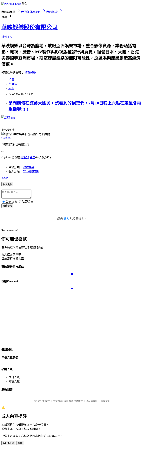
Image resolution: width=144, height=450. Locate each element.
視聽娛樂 (30, 72)
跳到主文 (7, 36)
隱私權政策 (91, 401)
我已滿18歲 (8, 443)
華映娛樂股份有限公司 (29, 27)
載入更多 (7, 184)
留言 (32, 157)
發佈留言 (7, 205)
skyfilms (6, 137)
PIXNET (46, 401)
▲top (4, 177)
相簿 (11, 79)
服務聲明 (105, 401)
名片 (11, 88)
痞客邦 (25, 157)
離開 (20, 443)
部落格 (12, 83)
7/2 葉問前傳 (31, 171)
